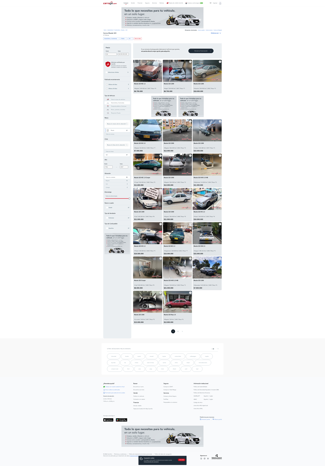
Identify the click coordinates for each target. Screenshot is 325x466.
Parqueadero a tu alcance (170, 402)
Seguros (147, 3)
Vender (133, 3)
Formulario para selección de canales (115, 393)
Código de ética (198, 402)
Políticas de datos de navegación (151, 462)
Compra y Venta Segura (170, 396)
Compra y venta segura (195, 3)
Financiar (140, 3)
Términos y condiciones (120, 454)
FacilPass (166, 399)
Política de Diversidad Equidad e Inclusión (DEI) (206, 390)
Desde (107, 51)
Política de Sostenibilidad (200, 387)
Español (206, 396)
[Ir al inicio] (110, 3)
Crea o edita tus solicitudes (112, 390)
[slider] (129, 198)
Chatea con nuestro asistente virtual (114, 387)
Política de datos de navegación (163, 454)
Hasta (119, 51)
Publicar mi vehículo (138, 396)
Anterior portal (206, 419)
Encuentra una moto (138, 390)
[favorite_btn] (160, 62)
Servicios (154, 3)
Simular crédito (137, 406)
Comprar (126, 3)
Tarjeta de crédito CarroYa (176, 3)
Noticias (162, 3)
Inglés (211, 396)
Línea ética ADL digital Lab (201, 405)
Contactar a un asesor (139, 399)
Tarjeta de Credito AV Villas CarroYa (142, 409)
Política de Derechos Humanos (202, 393)
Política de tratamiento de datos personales (140, 454)
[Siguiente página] (182, 331)
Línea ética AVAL (198, 408)
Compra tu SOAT (168, 387)
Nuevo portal (218, 419)
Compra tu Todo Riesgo (170, 390)
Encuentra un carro (138, 387)
